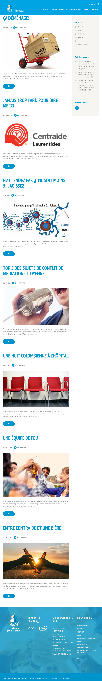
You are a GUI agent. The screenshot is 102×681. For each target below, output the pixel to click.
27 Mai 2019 (6, 195)
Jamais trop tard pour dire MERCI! (30, 103)
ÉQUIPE (80, 635)
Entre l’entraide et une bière (33, 528)
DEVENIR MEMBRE (83, 626)
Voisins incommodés (60, 640)
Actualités (81, 27)
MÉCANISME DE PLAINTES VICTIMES (86, 651)
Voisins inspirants (83, 44)
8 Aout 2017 (6, 365)
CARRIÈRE (80, 641)
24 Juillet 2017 (7, 447)
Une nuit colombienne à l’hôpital (36, 355)
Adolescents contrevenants (58, 635)
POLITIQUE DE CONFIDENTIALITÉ (84, 646)
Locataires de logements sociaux (62, 644)
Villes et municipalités (61, 654)
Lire (8, 86)
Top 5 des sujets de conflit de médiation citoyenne (33, 271)
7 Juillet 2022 (7, 28)
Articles (80, 30)
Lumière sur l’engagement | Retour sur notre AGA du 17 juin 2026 (87, 74)
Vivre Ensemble (83, 41)
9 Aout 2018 (6, 283)
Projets (80, 37)
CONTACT (80, 632)
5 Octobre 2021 (8, 115)
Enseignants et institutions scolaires (61, 649)
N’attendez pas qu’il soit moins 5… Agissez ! (34, 183)
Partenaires (82, 34)
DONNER (80, 629)
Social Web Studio (51, 678)
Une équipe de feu (20, 438)
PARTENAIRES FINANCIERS (86, 638)
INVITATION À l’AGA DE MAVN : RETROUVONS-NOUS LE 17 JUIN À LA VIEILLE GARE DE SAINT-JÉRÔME (86, 85)
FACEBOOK (81, 658)
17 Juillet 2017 (7, 537)
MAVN (24, 28)
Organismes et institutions (58, 630)
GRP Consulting (65, 678)
